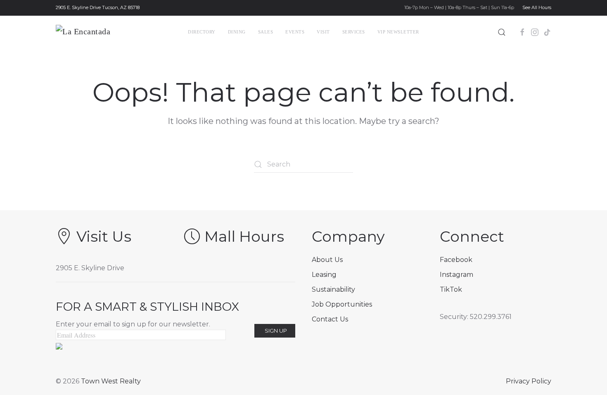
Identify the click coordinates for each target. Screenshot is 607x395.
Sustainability (333, 289)
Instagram (456, 274)
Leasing (324, 274)
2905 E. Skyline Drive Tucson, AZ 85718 (98, 7)
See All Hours (536, 7)
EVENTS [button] (294, 31)
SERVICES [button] (353, 31)
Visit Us (103, 236)
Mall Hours (244, 236)
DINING (237, 31)
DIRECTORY (202, 31)
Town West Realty (111, 381)
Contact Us (330, 319)
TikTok (451, 289)
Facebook (456, 260)
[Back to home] (98, 32)
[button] (502, 32)
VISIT (323, 31)
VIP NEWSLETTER (398, 31)
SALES (265, 31)
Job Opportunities (342, 304)
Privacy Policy (528, 381)
